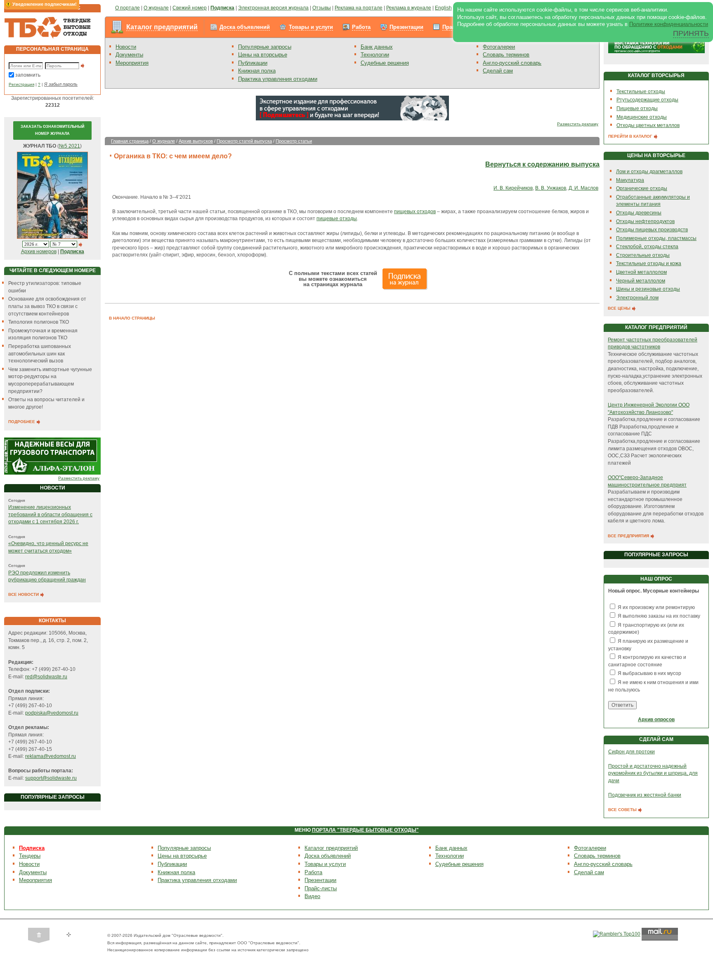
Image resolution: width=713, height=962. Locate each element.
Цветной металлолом (641, 272)
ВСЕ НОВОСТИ (24, 594)
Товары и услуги (311, 27)
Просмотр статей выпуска (244, 141)
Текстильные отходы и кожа (648, 263)
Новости (126, 47)
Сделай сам (498, 71)
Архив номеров (39, 251)
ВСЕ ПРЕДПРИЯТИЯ (629, 536)
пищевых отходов (415, 211)
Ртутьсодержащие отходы (647, 100)
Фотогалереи (499, 47)
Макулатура (630, 180)
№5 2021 (69, 146)
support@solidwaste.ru (51, 778)
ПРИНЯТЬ (691, 33)
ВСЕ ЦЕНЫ (620, 308)
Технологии (375, 55)
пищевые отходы (336, 218)
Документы (129, 55)
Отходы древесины (638, 213)
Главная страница (130, 141)
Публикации (252, 63)
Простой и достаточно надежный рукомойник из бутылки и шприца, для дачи (653, 773)
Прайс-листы (321, 888)
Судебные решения (385, 63)
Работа (361, 27)
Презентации (406, 27)
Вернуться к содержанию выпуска (542, 164)
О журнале (163, 141)
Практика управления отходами (277, 79)
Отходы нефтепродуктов (645, 221)
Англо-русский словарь (512, 63)
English (443, 8)
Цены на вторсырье (262, 55)
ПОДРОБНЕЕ (22, 421)
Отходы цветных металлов (648, 125)
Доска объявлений (245, 27)
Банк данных (377, 47)
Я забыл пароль (61, 84)
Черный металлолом (640, 281)
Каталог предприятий (162, 27)
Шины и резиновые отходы (648, 289)
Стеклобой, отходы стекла (647, 246)
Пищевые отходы (637, 108)
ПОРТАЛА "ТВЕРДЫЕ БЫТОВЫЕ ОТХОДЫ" (365, 830)
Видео (312, 896)
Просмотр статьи (294, 141)
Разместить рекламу (78, 478)
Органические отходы (641, 188)
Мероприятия (132, 63)
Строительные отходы (643, 255)
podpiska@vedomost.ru (51, 713)
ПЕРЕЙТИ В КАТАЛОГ (631, 136)
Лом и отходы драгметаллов (649, 171)
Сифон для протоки (631, 752)
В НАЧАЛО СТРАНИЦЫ (132, 318)
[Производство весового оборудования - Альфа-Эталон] (52, 456)
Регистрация (21, 84)
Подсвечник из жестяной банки (644, 795)
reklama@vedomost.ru (50, 756)
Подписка (32, 848)
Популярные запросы (264, 47)
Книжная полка (257, 71)
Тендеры (29, 856)
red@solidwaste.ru (46, 677)
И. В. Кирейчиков (513, 188)
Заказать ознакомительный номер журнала (52, 130)
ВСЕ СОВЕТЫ (623, 809)
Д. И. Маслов (583, 188)
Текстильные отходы (640, 91)
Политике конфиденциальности (668, 24)
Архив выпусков (196, 141)
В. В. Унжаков (550, 188)
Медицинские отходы (641, 117)
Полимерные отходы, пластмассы (656, 238)
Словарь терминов (506, 55)
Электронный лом (637, 298)
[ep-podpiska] (352, 108)
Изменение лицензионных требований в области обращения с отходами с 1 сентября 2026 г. (50, 514)
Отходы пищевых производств (652, 230)
